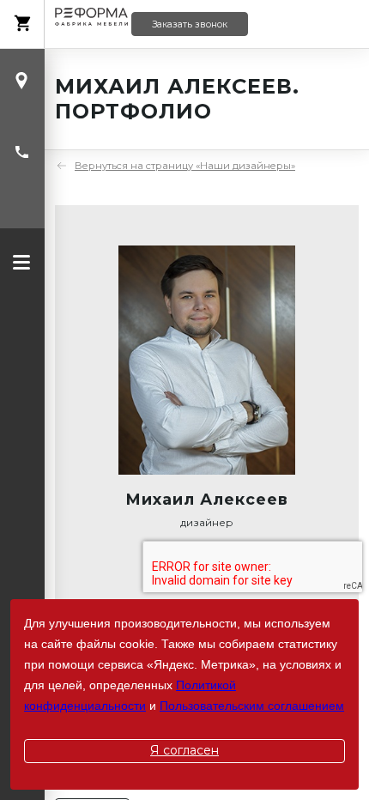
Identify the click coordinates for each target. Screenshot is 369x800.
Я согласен (184, 750)
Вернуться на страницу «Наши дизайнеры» (185, 166)
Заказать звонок (189, 24)
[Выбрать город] (21, 80)
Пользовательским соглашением (252, 705)
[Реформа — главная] (91, 24)
